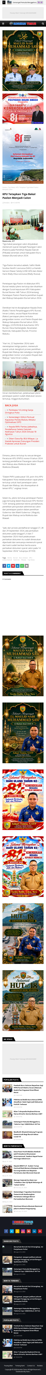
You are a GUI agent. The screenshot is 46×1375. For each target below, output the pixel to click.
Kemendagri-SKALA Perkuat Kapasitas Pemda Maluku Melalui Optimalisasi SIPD (20, 420)
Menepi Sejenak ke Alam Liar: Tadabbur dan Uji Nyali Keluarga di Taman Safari (28, 1182)
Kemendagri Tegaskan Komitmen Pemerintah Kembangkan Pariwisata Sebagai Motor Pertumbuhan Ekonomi (27, 1195)
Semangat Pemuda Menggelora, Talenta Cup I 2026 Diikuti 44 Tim (27, 1123)
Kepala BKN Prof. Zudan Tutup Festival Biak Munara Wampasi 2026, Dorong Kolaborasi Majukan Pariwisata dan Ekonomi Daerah (28, 1169)
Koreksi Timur (22, 1369)
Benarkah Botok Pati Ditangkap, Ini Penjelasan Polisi (28, 1248)
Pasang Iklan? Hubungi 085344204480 (23, 13)
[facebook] (6, 1231)
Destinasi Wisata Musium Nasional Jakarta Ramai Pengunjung (28, 1207)
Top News (11, 187)
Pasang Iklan (8, 1366)
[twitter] (12, 1231)
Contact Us (31, 1366)
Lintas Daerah (7, 560)
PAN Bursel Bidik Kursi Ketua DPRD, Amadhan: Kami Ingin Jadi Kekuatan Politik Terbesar (28, 1102)
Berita (10, 558)
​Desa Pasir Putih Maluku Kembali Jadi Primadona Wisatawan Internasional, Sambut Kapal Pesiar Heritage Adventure (28, 1155)
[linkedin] (34, 1231)
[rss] (17, 1231)
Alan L (28, 1372)
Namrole (16, 560)
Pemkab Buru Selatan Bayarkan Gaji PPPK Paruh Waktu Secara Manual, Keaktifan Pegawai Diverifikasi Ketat (28, 1089)
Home (4, 187)
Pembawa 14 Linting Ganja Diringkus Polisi (19, 411)
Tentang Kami (20, 1366)
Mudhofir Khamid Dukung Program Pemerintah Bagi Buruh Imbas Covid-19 (28, 1134)
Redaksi (7, 203)
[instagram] (23, 1231)
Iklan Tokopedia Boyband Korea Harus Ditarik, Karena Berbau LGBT (28, 1112)
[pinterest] (40, 1231)
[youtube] (29, 1231)
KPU (30, 558)
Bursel (15, 558)
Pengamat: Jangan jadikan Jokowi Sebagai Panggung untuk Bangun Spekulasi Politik (28, 1259)
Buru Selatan (23, 558)
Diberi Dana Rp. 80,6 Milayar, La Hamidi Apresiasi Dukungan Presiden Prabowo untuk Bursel (22, 441)
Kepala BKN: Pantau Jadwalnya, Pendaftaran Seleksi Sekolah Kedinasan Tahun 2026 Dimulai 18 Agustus (21, 430)
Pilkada (23, 560)
